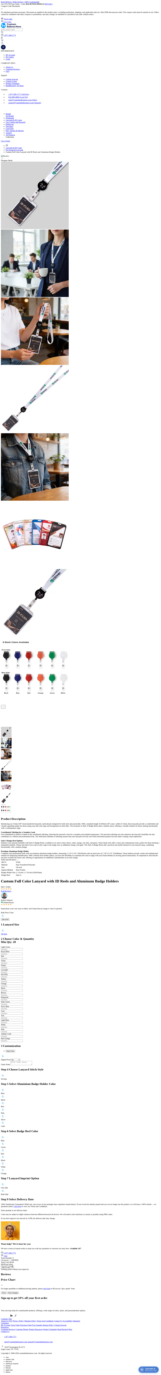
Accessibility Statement (71, 1321)
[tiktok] (13, 110)
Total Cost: (7, 1262)
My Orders (10, 57)
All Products (10, 135)
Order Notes (5, 1064)
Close (4, 1293)
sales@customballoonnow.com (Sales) (22, 100)
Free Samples (37, 1325)
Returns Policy (48, 1325)
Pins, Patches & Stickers (15, 131)
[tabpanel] (80, 994)
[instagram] (8, 110)
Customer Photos (22, 1329)
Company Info (6, 1319)
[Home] (7, 146)
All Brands (10, 116)
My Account (10, 55)
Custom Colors (11, 81)
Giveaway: (10, 1260)
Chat (5, 1256)
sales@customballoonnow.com (15, 1342)
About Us (9, 67)
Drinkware (10, 124)
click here (46, 1289)
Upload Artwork (12, 79)
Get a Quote (5, 141)
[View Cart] (2, 41)
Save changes (13, 1293)
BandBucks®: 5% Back (15, 86)
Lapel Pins (10, 129)
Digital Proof (6, 1060)
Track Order (15, 1325)
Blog (70, 1329)
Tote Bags (9, 126)
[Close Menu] (3, 49)
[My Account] (2, 38)
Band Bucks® (62, 1329)
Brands (8, 114)
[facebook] (3, 110)
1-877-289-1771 (10, 1253)
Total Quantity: (7, 1258)
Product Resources (36, 1329)
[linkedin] (11, 1317)
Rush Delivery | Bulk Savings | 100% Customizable (20, 2)
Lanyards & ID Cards (14, 120)
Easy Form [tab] (10, 1051)
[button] (80, 43)
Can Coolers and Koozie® (15, 122)
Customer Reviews (13, 69)
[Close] (2, 1285)
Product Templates (12, 84)
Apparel (9, 133)
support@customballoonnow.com (40, 1342)
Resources (5, 1327)
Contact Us (58, 1321)
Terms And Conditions (45, 1321)
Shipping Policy (30, 1321)
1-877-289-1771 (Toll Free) (18, 94)
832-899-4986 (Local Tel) (18, 97)
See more (5, 919)
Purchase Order (26, 1325)
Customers (5, 1323)
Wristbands (10, 118)
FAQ (7, 71)
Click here (17, 1206)
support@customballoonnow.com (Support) (24, 103)
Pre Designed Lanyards (14, 150)
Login (8, 59)
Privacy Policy (18, 1321)
